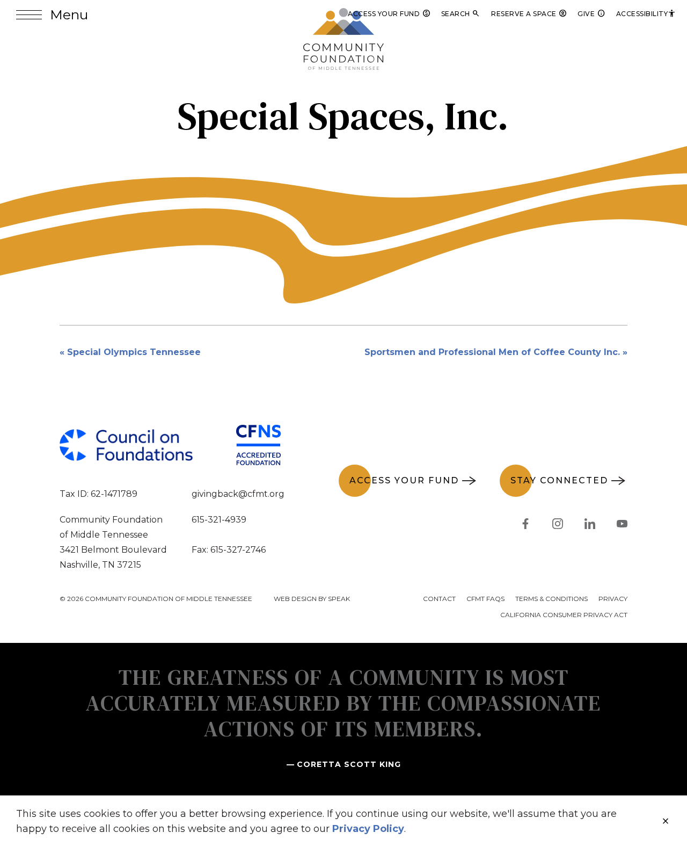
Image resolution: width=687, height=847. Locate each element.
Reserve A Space (529, 14)
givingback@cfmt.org (238, 494)
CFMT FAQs (485, 599)
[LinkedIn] (589, 526)
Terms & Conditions (551, 599)
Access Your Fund (389, 14)
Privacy (612, 599)
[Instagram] (557, 526)
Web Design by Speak (312, 599)
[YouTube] (622, 526)
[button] (52, 14)
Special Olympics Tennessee (134, 352)
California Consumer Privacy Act (563, 615)
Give (591, 14)
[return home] (343, 14)
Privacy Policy (368, 829)
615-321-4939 (219, 520)
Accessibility (646, 14)
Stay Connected (559, 480)
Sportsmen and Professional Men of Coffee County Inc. (492, 352)
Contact (439, 599)
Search (461, 14)
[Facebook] (525, 526)
